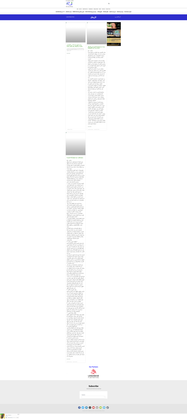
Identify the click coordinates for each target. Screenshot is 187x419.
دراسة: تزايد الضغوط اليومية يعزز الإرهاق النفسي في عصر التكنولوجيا (96, 47)
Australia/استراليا (59, 11)
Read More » (68, 53)
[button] (109, 3)
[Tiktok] (107, 407)
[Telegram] (104, 407)
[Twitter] (83, 407)
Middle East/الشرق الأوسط (78, 11)
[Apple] (97, 407)
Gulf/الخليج (99, 11)
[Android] (100, 407)
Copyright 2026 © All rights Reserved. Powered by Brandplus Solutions (93, 410)
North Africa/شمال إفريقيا (90, 11)
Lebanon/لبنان (69, 11)
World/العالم (105, 11)
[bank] (114, 45)
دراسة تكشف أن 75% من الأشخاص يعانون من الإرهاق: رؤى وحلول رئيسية (74, 45)
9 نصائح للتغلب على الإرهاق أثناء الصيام (75, 157)
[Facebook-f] (79, 407)
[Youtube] (93, 407)
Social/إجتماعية (120, 11)
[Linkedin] (86, 407)
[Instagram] (90, 407)
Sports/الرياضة (112, 11)
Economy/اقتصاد (127, 11)
